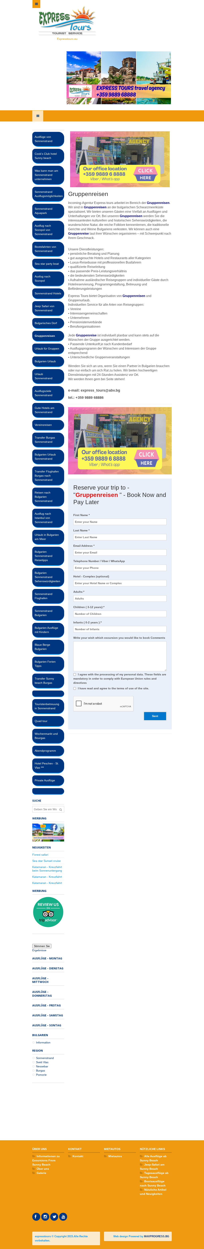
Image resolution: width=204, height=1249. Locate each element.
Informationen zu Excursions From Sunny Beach (46, 1160)
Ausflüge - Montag (47, 958)
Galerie (41, 1173)
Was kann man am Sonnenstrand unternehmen (46, 175)
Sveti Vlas (42, 1062)
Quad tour (41, 721)
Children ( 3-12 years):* (88, 607)
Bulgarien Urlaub (45, 361)
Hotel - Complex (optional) (91, 576)
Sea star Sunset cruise (46, 860)
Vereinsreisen (43, 424)
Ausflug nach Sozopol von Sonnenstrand (43, 230)
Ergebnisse (39, 950)
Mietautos (115, 1156)
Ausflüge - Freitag (46, 1005)
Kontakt (78, 1156)
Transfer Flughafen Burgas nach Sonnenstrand (47, 475)
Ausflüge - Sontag (46, 1025)
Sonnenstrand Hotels (48, 293)
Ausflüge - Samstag (47, 1015)
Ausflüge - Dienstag (47, 968)
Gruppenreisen (45, 335)
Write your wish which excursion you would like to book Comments (119, 637)
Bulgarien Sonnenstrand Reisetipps (43, 556)
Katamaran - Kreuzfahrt (47, 876)
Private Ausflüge (45, 780)
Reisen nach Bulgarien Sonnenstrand (43, 497)
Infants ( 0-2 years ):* (87, 622)
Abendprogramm (45, 750)
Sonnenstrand (45, 1058)
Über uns (43, 1168)
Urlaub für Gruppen (47, 348)
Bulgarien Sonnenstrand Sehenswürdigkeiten (47, 577)
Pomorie (41, 1074)
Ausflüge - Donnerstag (42, 993)
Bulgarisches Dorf (46, 323)
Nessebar (42, 1066)
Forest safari (40, 854)
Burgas (40, 1070)
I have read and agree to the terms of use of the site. (113, 688)
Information (43, 1042)
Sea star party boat (47, 263)
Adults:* (78, 591)
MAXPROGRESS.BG (156, 1236)
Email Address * (83, 545)
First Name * (81, 515)
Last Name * (81, 530)
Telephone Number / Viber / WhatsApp (99, 561)
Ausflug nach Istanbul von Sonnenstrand (43, 518)
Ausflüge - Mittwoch (40, 980)
